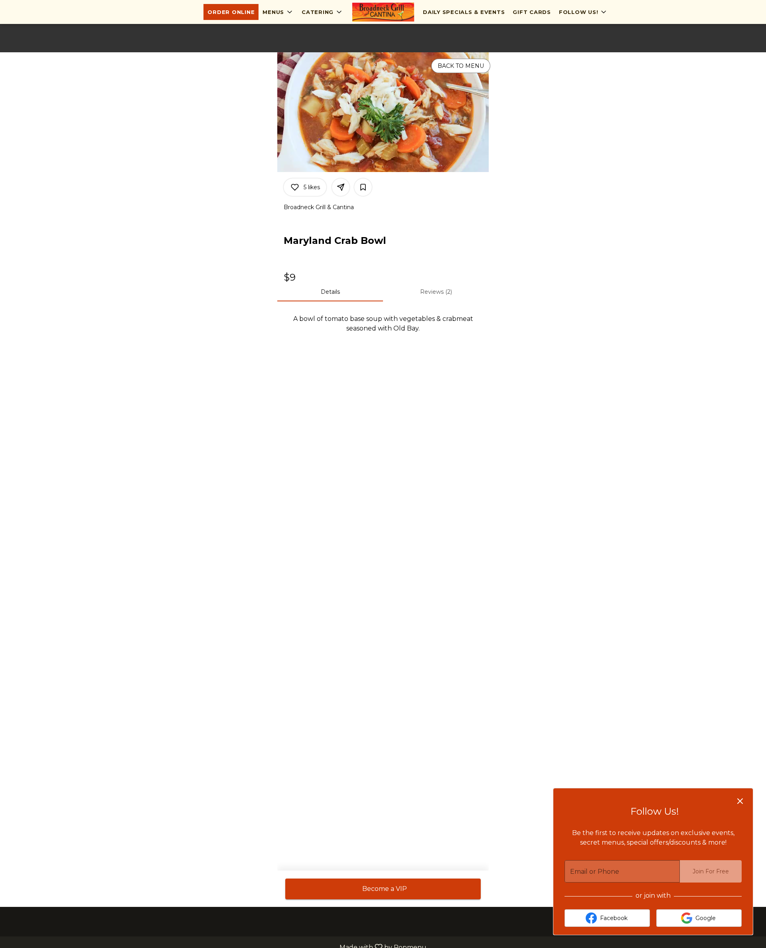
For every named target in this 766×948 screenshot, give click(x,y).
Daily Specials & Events (464, 12)
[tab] (330, 291)
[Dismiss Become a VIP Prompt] (740, 801)
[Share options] (340, 187)
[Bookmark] (363, 187)
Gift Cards (532, 12)
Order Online (231, 12)
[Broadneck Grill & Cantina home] (383, 12)
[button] (278, 12)
